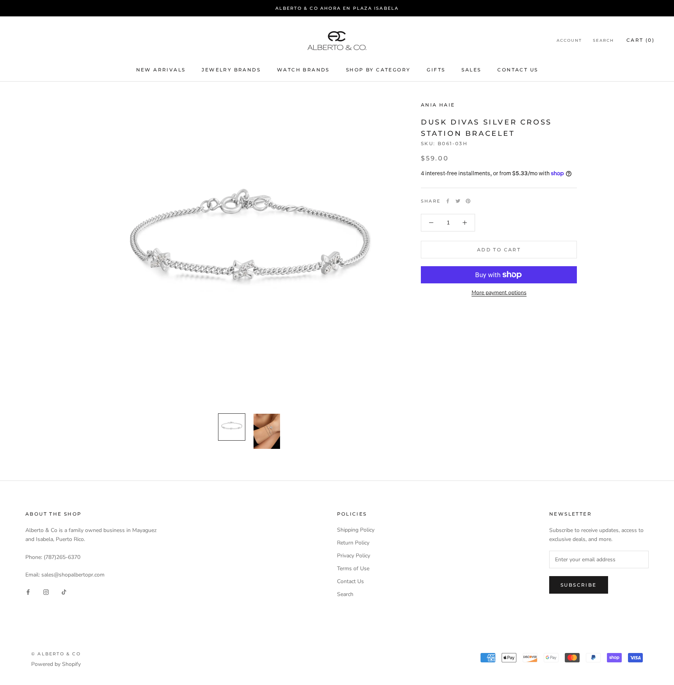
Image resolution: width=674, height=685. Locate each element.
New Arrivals (161, 70)
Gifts (436, 70)
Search (603, 40)
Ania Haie (438, 105)
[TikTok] (64, 591)
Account (569, 40)
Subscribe (578, 585)
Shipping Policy (355, 530)
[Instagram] (46, 591)
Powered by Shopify (56, 664)
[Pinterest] (468, 201)
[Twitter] (458, 201)
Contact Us (517, 70)
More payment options (499, 292)
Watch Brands (303, 70)
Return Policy (353, 542)
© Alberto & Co (56, 654)
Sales (471, 70)
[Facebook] (447, 201)
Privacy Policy (353, 555)
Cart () (640, 40)
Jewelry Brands (231, 70)
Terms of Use (353, 568)
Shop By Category (378, 70)
